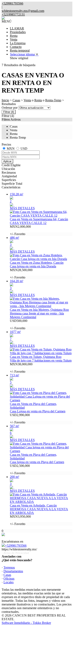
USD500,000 (19, 324)
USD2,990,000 (20, 418)
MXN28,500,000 (21, 273)
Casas (16, 100)
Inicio (5, 100)
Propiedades (18, 32)
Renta (13, 35)
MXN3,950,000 (20, 520)
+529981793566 (16, 545)
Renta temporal (20, 50)
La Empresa (17, 43)
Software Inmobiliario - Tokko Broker (26, 623)
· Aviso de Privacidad (15, 552)
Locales (8, 582)
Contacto (16, 47)
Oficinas (8, 578)
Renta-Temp (53, 100)
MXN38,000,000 (21, 367)
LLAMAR (17, 28)
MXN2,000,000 (20, 230)
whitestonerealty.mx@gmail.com (23, 10)
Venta (13, 39)
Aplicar (7, 161)
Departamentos (13, 571)
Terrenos (9, 567)
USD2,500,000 (20, 469)
